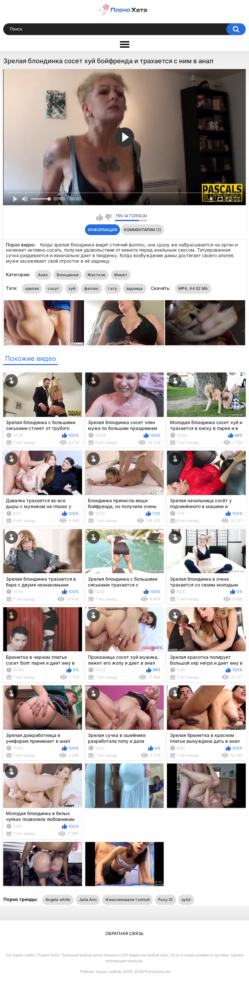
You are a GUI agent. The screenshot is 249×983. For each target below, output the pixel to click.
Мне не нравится (108, 217)
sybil (186, 899)
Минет (120, 274)
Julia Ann (88, 899)
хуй (72, 288)
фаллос (91, 288)
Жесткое (96, 274)
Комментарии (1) (142, 229)
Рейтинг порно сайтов (100, 971)
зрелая (32, 288)
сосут (54, 288)
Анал (43, 274)
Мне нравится (99, 217)
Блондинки (68, 274)
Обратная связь (124, 933)
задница (134, 288)
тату (112, 288)
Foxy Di (165, 899)
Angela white (57, 899)
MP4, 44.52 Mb (193, 288)
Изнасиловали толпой (127, 899)
